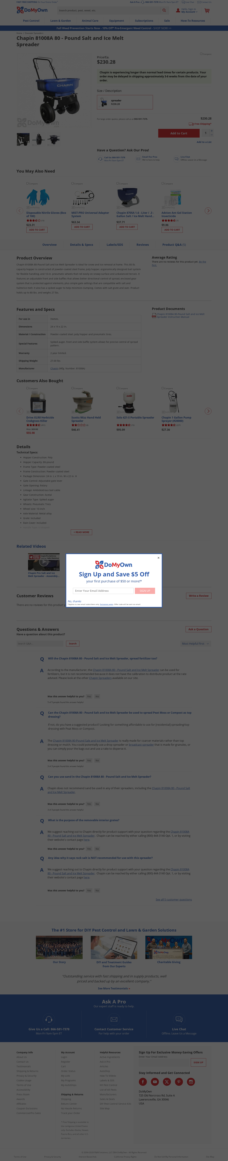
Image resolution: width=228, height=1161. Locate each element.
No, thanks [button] (74, 601)
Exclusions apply (106, 604)
